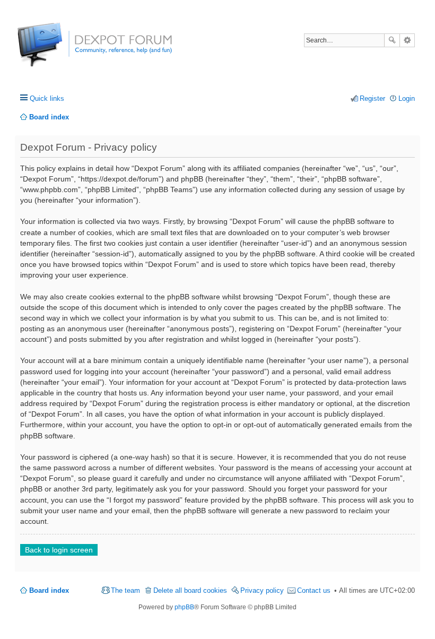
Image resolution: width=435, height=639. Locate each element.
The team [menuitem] (125, 590)
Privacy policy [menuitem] (262, 590)
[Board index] (57, 50)
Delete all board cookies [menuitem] (190, 590)
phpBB (184, 607)
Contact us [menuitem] (313, 590)
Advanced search (407, 40)
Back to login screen (59, 550)
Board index (49, 590)
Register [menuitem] (372, 98)
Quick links (47, 98)
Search (392, 40)
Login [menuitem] (406, 98)
